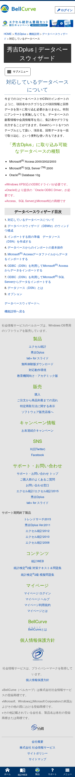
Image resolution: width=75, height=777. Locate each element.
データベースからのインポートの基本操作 (35, 247)
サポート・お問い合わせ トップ (37, 473)
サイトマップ (37, 759)
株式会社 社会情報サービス (37, 747)
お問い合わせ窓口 (37, 485)
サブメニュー (20, 71)
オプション (15, 294)
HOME (8, 34)
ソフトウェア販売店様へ (37, 412)
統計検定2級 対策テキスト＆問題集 (38, 568)
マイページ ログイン (37, 593)
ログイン (66, 10)
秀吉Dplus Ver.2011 (37, 525)
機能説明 (34, 34)
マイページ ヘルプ (37, 599)
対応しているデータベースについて (31, 220)
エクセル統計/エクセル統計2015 (37, 491)
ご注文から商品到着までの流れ (37, 400)
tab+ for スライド (38, 358)
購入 (37, 394)
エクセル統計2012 (37, 531)
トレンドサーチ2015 (37, 519)
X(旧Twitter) (37, 449)
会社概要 (37, 741)
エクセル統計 (37, 346)
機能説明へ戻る (15, 311)
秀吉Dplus (20, 34)
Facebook (37, 455)
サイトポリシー (37, 753)
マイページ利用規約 (37, 605)
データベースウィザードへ (22, 303)
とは (37, 629)
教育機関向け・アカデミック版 (37, 376)
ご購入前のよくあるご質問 (37, 479)
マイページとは (37, 611)
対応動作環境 (37, 370)
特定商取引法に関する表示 (37, 406)
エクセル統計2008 (37, 542)
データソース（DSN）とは (25, 288)
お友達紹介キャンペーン (37, 430)
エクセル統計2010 (37, 536)
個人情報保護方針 (37, 680)
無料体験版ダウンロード (37, 364)
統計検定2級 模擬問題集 (37, 574)
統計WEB (37, 561)
